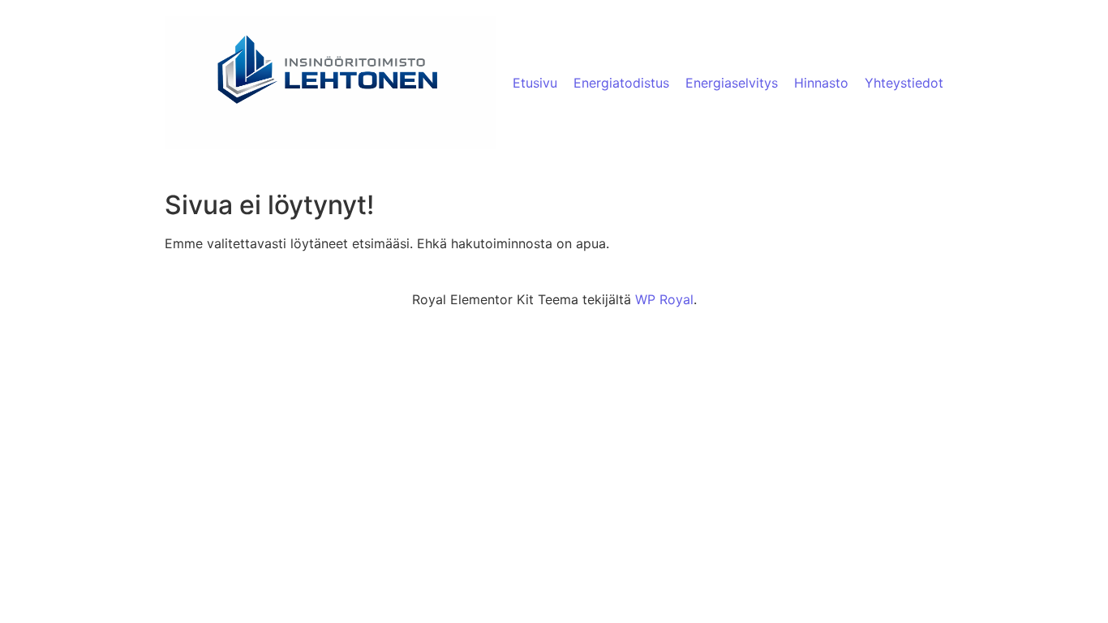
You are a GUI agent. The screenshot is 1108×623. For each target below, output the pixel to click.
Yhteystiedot (904, 83)
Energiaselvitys (731, 83)
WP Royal (664, 299)
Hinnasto (821, 83)
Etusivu (535, 83)
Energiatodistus (621, 83)
